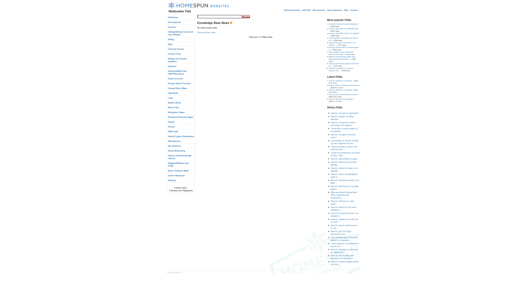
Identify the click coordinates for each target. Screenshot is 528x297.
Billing (171, 39)
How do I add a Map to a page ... (345, 158)
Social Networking (176, 150)
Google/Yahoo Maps (177, 88)
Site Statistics (174, 146)
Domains (172, 66)
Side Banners (174, 141)
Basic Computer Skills (178, 170)
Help (346, 10)
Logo (170, 97)
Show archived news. (206, 32)
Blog (170, 44)
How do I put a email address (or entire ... (344, 94)
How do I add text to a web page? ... (342, 99)
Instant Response (176, 175)
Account (172, 27)
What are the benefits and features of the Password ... (343, 257)
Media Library (174, 102)
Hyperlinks (173, 93)
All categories (174, 22)
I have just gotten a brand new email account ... (344, 148)
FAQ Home (173, 17)
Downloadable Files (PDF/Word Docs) (177, 72)
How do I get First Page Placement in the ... (341, 232)
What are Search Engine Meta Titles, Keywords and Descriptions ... (342, 57)
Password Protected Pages (180, 117)
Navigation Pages (176, 112)
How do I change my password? (345, 113)
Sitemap (172, 180)
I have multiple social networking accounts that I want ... (341, 53)
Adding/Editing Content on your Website (180, 33)
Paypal (171, 121)
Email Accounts (175, 78)
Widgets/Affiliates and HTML (178, 164)
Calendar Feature (176, 49)
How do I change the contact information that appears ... (343, 124)
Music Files (173, 107)
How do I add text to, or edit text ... (341, 80)
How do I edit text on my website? (341, 90)
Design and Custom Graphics (177, 60)
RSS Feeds (173, 131)
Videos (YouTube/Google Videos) (180, 157)
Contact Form (174, 53)
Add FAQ (306, 10)
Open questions (334, 10)
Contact (354, 10)
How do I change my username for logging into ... (344, 251)
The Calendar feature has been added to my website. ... (344, 238)
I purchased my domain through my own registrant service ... (344, 142)
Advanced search (292, 10)
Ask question (319, 10)
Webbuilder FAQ (179, 11)
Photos (171, 126)
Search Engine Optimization (181, 136)
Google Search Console (179, 83)
